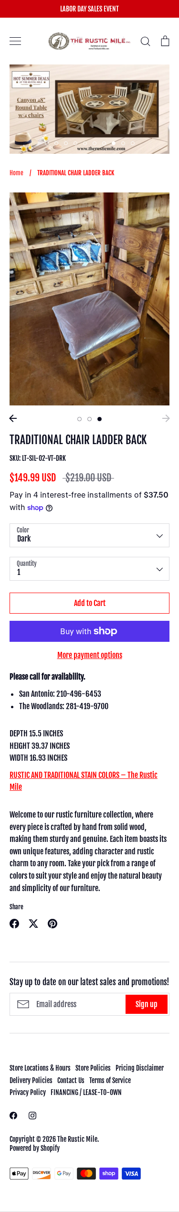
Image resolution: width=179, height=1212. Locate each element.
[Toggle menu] (15, 41)
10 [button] (133, 143)
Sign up (147, 1004)
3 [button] (66, 143)
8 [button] (114, 143)
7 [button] (104, 143)
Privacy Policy (28, 1092)
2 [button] (56, 143)
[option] (89, 109)
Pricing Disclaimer (140, 1068)
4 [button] (75, 143)
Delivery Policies (31, 1080)
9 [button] (123, 143)
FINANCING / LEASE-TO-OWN (86, 1092)
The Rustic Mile (77, 1139)
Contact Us (70, 1080)
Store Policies (93, 1068)
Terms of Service (110, 1080)
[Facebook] (13, 1115)
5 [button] (85, 143)
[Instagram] (32, 1115)
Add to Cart (89, 603)
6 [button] (94, 143)
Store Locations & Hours (40, 1068)
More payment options (89, 655)
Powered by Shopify (35, 1148)
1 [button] (47, 143)
